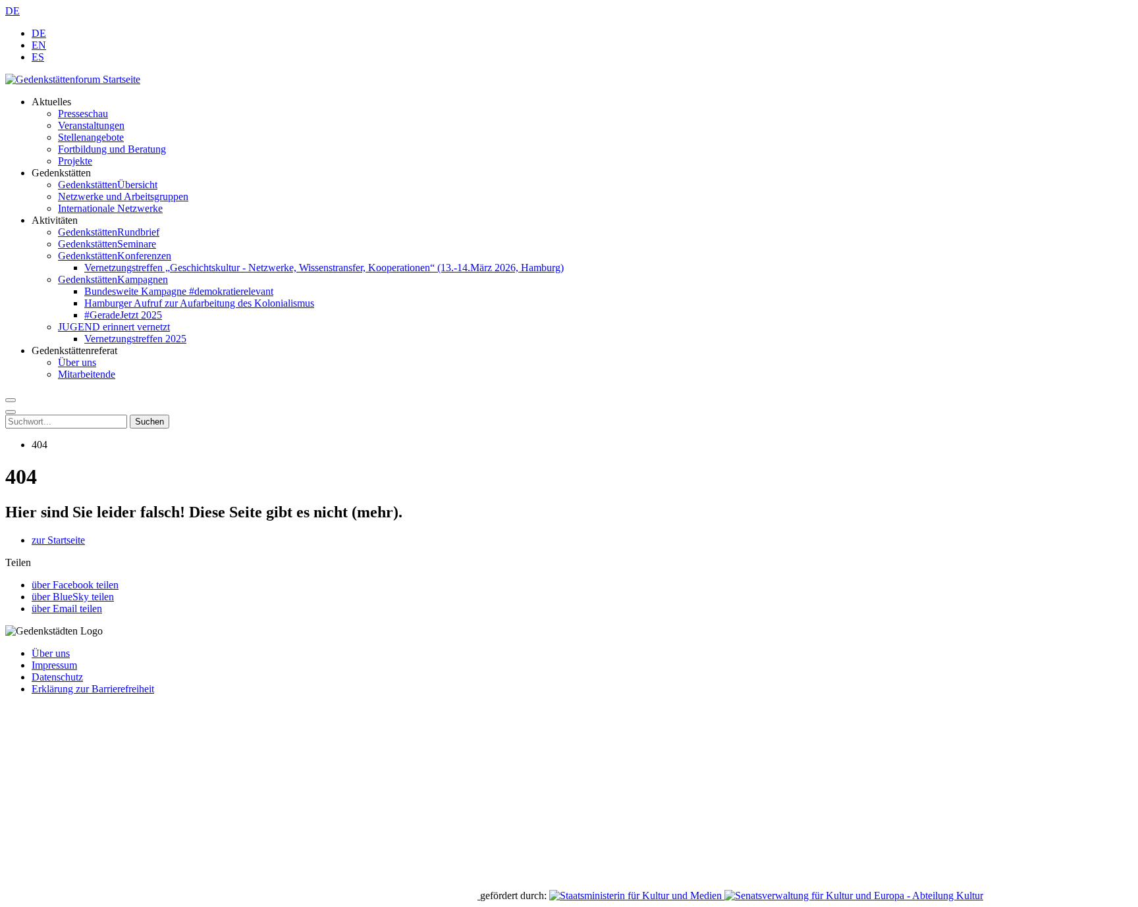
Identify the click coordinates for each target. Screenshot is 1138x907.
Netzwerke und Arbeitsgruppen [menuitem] (123, 196)
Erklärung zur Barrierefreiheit (93, 688)
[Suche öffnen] (10, 400)
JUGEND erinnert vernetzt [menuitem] (114, 326)
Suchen (149, 422)
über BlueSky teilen (73, 596)
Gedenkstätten (61, 172)
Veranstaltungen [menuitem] (91, 125)
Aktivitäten (55, 220)
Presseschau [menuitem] (83, 113)
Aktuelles (51, 101)
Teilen (18, 562)
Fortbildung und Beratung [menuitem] (112, 149)
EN (39, 45)
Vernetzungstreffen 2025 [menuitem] (135, 338)
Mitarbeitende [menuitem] (86, 374)
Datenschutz (57, 677)
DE (12, 10)
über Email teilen (67, 608)
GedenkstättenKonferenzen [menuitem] (114, 255)
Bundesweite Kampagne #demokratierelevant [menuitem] (178, 291)
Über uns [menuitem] (77, 362)
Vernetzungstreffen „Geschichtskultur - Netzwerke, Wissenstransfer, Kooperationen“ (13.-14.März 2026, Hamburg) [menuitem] (324, 267)
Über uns (51, 653)
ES (38, 57)
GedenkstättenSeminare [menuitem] (107, 243)
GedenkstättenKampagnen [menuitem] (113, 279)
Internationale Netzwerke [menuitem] (110, 208)
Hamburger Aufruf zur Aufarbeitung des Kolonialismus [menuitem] (199, 303)
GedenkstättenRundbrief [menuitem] (108, 232)
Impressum (54, 665)
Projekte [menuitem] (75, 161)
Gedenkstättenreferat (74, 350)
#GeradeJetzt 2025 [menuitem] (123, 315)
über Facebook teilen (75, 584)
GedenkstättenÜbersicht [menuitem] (107, 184)
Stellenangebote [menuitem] (91, 137)
